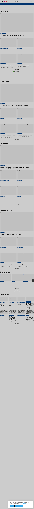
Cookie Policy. (25, 503)
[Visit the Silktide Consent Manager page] (31, 506)
